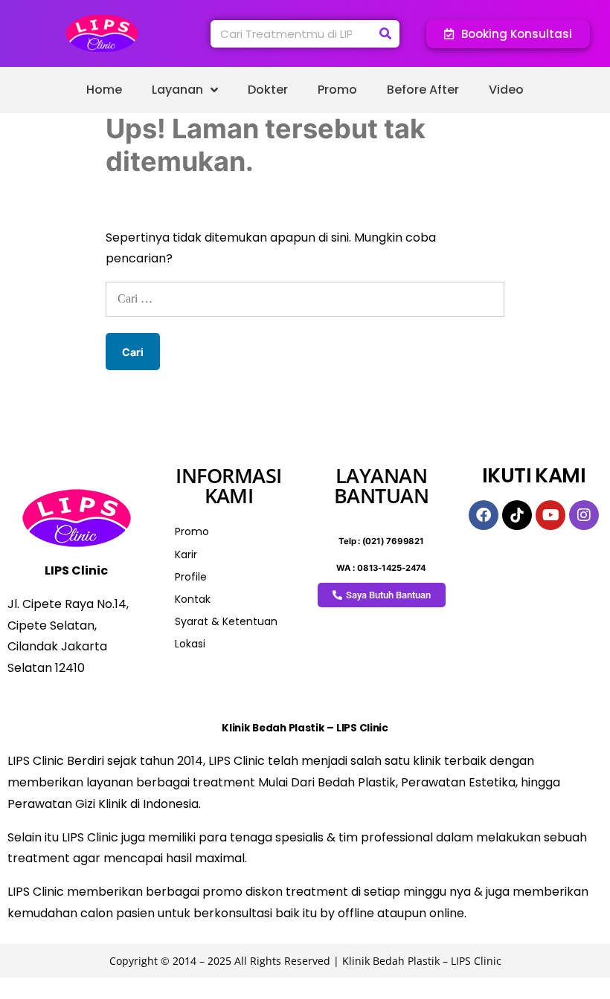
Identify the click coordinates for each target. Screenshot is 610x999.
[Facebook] (483, 515)
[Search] (385, 34)
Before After (423, 89)
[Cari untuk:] (305, 298)
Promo (337, 89)
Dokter (268, 89)
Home (104, 89)
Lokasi (190, 643)
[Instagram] (584, 515)
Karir (186, 554)
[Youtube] (550, 515)
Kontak (193, 599)
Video (506, 89)
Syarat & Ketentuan (226, 621)
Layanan (177, 89)
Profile (191, 576)
